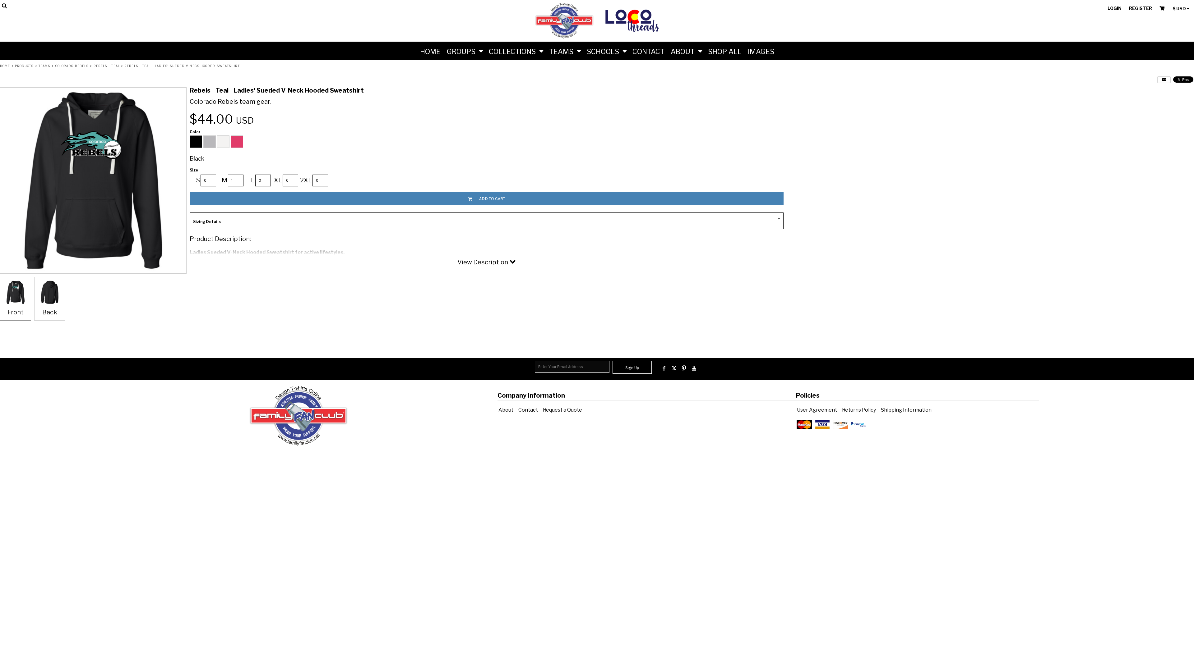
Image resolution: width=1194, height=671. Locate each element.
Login (1115, 8)
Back (49, 312)
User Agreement (817, 410)
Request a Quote (562, 410)
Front (15, 312)
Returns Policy (859, 410)
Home (5, 66)
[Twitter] (674, 368)
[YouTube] (694, 368)
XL (278, 180)
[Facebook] (664, 368)
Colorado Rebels (72, 66)
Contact (528, 410)
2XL (306, 180)
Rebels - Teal (107, 66)
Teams (45, 66)
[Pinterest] (684, 368)
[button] (465, 51)
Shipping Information (906, 410)
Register (1140, 8)
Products (24, 66)
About (505, 410)
